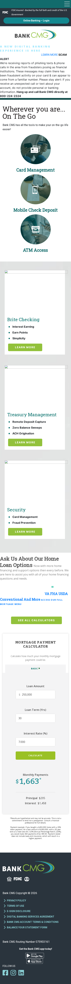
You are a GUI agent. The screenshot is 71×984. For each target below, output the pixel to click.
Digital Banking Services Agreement (30, 916)
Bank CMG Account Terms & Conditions (33, 922)
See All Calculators (36, 620)
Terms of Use (15, 905)
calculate (35, 755)
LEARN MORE (49, 54)
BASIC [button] (34, 668)
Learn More (25, 347)
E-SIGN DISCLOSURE (19, 911)
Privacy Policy (16, 900)
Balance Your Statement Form (27, 927)
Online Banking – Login (36, 20)
